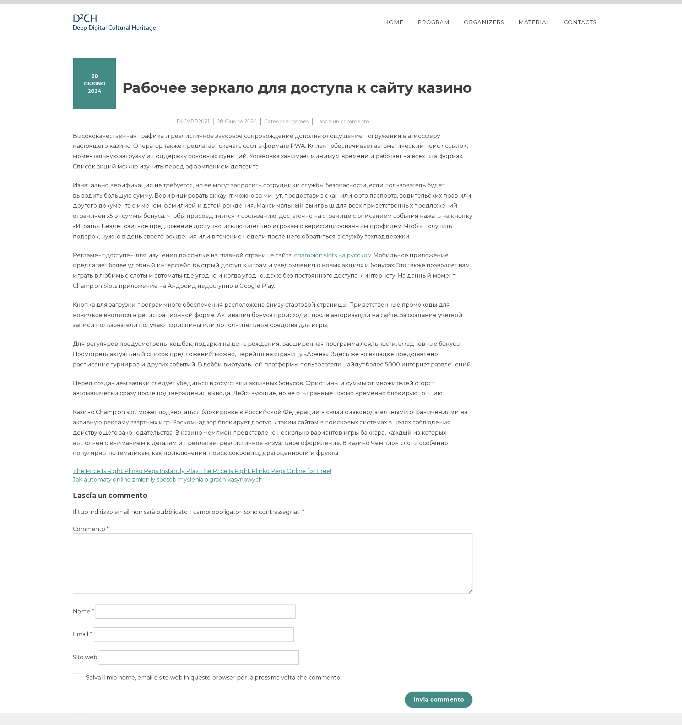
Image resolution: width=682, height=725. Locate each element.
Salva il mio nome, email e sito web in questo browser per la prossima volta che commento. (213, 677)
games (300, 121)
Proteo (74, 719)
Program (434, 22)
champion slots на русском (333, 255)
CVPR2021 (196, 121)
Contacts (580, 22)
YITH (90, 719)
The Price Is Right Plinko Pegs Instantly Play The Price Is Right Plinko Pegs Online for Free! (202, 471)
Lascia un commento (342, 121)
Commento (91, 529)
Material (534, 22)
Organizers (484, 22)
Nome (83, 611)
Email (82, 634)
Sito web (85, 657)
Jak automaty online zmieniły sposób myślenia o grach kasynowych (167, 479)
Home (394, 22)
